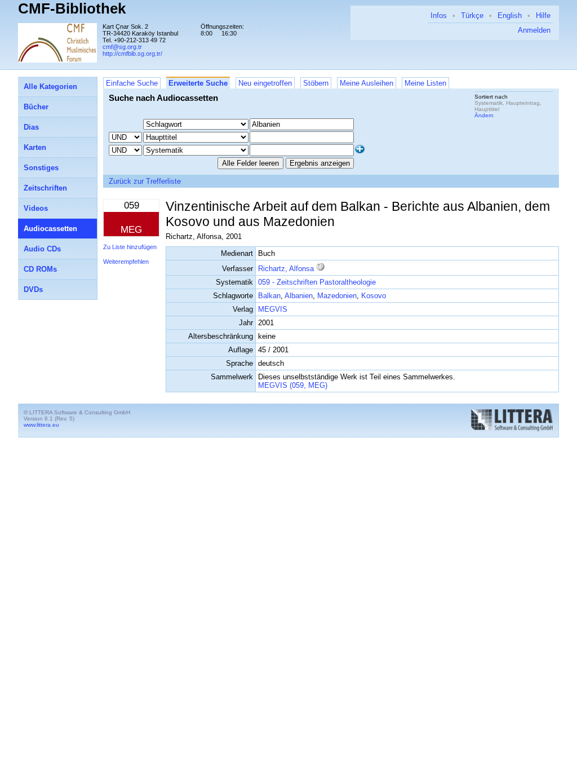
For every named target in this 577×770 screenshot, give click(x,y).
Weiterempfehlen (126, 261)
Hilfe (543, 15)
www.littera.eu (41, 425)
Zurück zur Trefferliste (145, 181)
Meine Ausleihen (366, 83)
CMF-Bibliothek (72, 8)
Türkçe (472, 15)
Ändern (484, 115)
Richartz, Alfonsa (286, 268)
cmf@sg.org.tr (122, 46)
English (510, 15)
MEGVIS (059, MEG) (292, 385)
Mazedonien (337, 295)
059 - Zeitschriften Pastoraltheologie (317, 282)
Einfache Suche (132, 83)
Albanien (299, 295)
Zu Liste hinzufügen (130, 247)
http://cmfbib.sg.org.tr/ (132, 53)
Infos (438, 15)
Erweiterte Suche (198, 83)
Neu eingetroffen (265, 83)
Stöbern (316, 83)
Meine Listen (425, 83)
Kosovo (373, 295)
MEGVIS (272, 309)
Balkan (269, 295)
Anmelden (534, 30)
